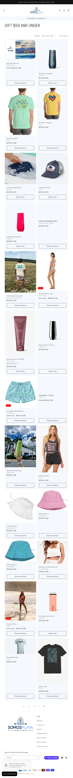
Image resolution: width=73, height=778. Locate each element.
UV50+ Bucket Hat (12, 526)
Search (39, 729)
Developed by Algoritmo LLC (26, 773)
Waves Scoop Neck (44, 476)
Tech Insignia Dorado (12, 657)
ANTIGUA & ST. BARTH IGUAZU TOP (48, 567)
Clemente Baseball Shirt (48, 221)
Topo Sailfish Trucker (44, 187)
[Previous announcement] (4, 2)
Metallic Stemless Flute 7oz (46, 345)
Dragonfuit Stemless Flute (14, 237)
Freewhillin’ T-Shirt (46, 395)
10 (44, 706)
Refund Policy (41, 738)
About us (40, 720)
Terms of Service (42, 746)
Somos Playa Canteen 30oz (14, 470)
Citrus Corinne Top (12, 624)
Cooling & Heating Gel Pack (14, 187)
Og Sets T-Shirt (43, 687)
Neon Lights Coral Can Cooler (46, 616)
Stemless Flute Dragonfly (46, 73)
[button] (4, 10)
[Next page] (49, 706)
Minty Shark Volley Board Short (15, 411)
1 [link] (23, 706)
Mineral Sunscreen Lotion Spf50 (15, 359)
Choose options (20, 83)
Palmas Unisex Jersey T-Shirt (15, 296)
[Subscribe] (37, 757)
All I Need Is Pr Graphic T (45, 123)
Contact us (40, 725)
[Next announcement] (69, 2)
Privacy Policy (41, 742)
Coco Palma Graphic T (12, 138)
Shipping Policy (42, 733)
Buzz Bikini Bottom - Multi (46, 293)
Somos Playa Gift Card (13, 63)
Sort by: (37, 36)
